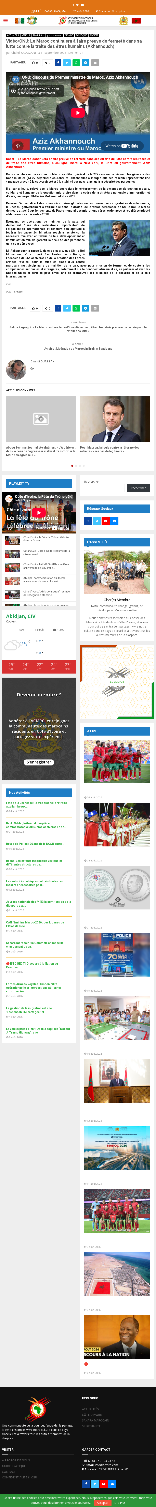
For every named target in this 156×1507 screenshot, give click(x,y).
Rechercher (91, 481)
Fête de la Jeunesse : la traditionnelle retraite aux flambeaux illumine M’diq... (113, 854)
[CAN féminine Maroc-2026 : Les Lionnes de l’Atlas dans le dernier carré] (117, 1211)
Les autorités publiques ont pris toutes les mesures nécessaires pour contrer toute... (116, 1112)
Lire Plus (120, 1502)
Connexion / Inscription (112, 11)
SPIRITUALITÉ (91, 1426)
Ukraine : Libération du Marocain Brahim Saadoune (78, 348)
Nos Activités (19, 793)
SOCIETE (94, 35)
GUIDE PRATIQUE (14, 1466)
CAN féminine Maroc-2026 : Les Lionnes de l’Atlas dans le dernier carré (115, 1240)
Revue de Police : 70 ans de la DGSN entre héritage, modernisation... (116, 984)
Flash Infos (38, 35)
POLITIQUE (81, 35)
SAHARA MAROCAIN (95, 1420)
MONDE (69, 35)
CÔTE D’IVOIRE (92, 1415)
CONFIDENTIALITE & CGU (19, 1477)
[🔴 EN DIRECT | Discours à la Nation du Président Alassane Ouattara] (117, 1337)
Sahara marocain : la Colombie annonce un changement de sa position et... (116, 1303)
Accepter (102, 1503)
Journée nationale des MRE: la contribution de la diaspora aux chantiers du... (117, 1177)
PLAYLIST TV (19, 483)
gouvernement (54, 35)
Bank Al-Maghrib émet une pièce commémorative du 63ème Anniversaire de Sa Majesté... (115, 919)
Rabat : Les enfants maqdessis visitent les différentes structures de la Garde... (116, 1047)
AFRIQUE (26, 35)
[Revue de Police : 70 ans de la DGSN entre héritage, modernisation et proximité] (117, 955)
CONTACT (9, 1472)
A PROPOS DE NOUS (16, 1460)
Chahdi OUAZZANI (23, 53)
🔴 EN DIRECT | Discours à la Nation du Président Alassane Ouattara (113, 1366)
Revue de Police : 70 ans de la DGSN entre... (35, 843)
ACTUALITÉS (13, 35)
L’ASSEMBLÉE (97, 542)
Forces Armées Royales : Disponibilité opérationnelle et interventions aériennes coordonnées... (34, 987)
